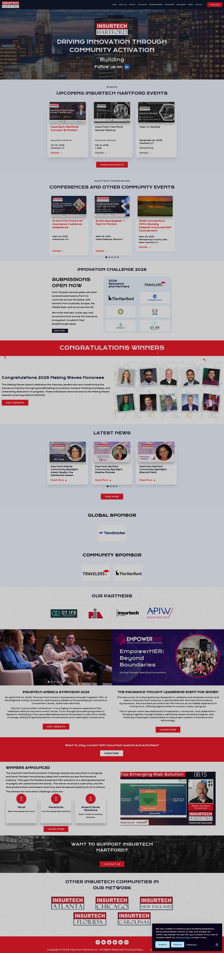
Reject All (178, 944)
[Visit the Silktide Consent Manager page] (217, 944)
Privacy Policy (183, 938)
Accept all (162, 944)
